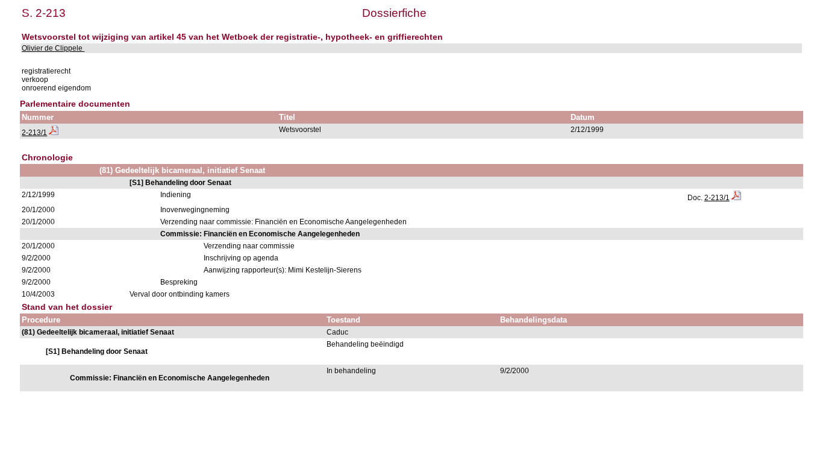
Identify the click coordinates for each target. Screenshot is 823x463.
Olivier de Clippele (53, 48)
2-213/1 (34, 132)
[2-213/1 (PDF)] (53, 132)
